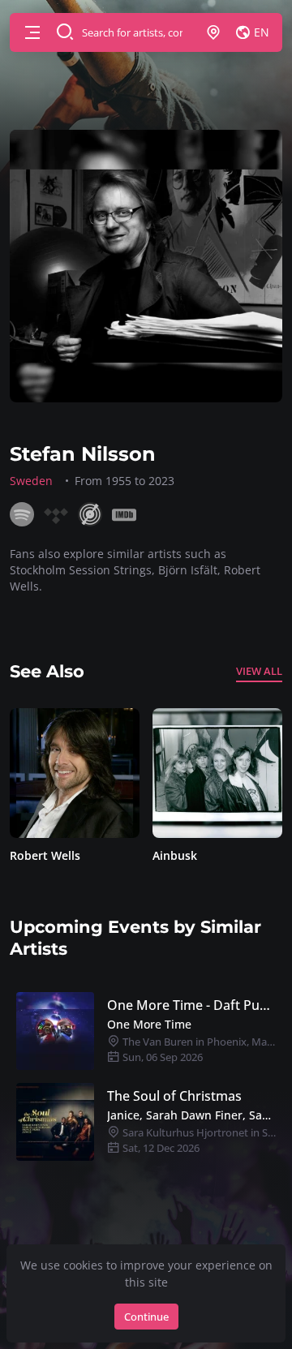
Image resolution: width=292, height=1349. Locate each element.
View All (259, 671)
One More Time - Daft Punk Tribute (191, 1005)
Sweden (31, 480)
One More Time (149, 1024)
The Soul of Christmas (174, 1096)
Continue (146, 1316)
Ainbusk (51, 855)
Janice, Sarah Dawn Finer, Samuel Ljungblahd (191, 1115)
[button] (32, 32)
